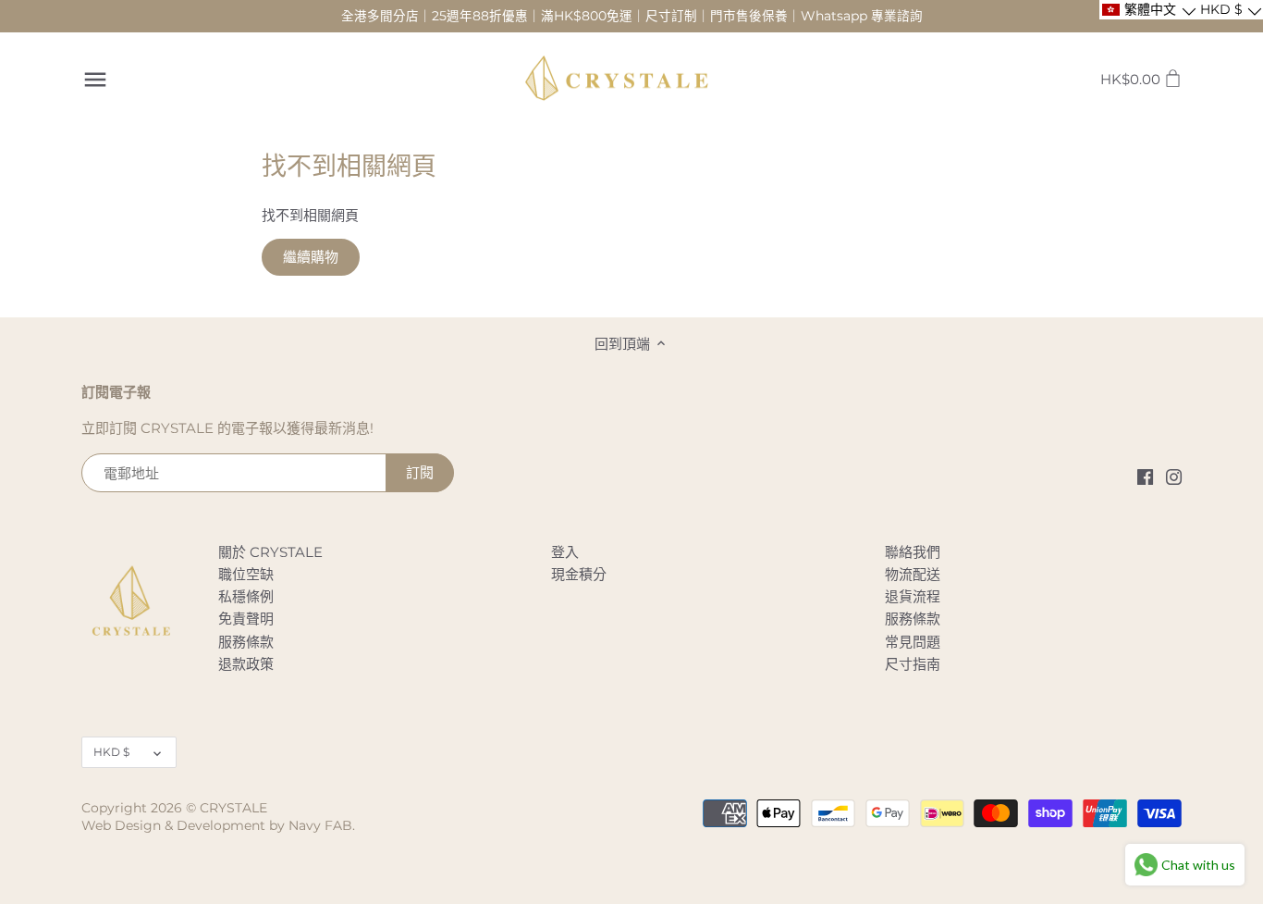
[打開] (95, 79)
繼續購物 (310, 257)
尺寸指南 (912, 664)
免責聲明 (246, 618)
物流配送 (912, 574)
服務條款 (246, 641)
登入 (565, 552)
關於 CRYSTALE (270, 552)
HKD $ (111, 752)
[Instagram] (1174, 476)
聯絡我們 (912, 552)
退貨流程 (912, 596)
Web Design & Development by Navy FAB (216, 825)
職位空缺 (246, 574)
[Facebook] (1145, 476)
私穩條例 (246, 596)
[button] (1147, 9)
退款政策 (246, 664)
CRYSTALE (233, 807)
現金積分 (579, 574)
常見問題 (912, 641)
